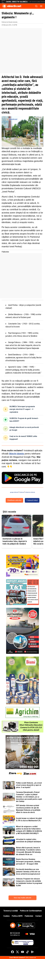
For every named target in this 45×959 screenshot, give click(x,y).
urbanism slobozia (30, 492)
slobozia (22, 492)
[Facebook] (12, 951)
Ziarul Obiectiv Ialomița (17, 2)
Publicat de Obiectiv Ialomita (9, 22)
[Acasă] (4, 6)
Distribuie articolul (14, 500)
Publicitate (29, 916)
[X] (17, 951)
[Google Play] (32, 951)
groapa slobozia (14, 492)
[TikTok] (27, 951)
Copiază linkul (32, 500)
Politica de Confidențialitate (31, 911)
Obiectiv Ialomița (16, 453)
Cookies (6, 916)
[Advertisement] (22, 50)
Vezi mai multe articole (22, 898)
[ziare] (15, 773)
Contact (38, 916)
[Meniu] (41, 6)
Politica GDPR (17, 916)
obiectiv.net (14, 6)
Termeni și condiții (10, 911)
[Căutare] (36, 6)
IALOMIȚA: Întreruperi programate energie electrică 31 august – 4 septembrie (22, 409)
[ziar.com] (29, 773)
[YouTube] (22, 951)
